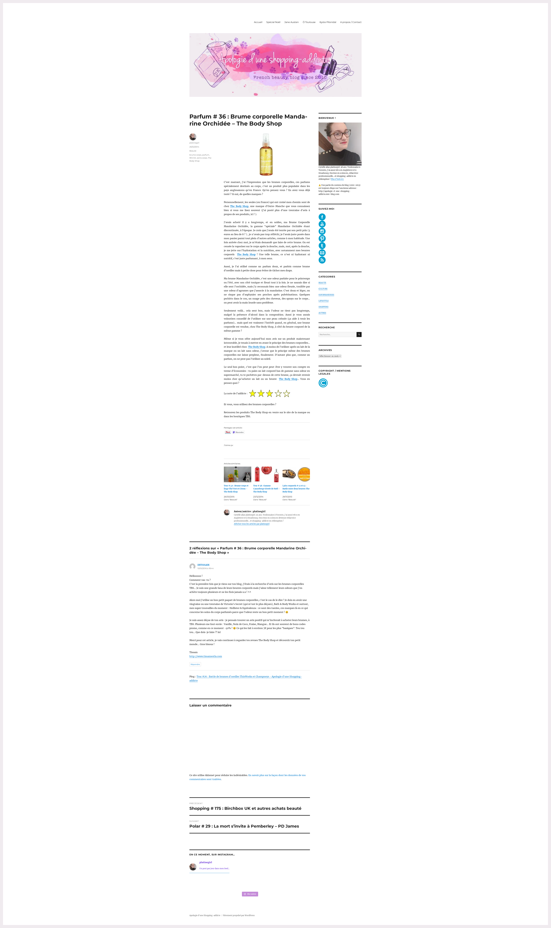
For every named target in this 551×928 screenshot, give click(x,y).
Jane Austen (291, 22)
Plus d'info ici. (337, 179)
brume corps (195, 155)
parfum (205, 155)
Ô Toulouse (309, 22)
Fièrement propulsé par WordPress (239, 915)
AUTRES (322, 313)
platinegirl (194, 143)
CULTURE (323, 289)
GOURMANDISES (326, 295)
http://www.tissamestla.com (205, 656)
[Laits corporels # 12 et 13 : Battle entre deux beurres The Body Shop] (296, 474)
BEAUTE (322, 282)
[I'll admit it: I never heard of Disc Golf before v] (200, 882)
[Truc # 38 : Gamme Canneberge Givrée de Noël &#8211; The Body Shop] (267, 474)
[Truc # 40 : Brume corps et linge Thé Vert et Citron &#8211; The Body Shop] (237, 474)
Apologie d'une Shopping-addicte (204, 915)
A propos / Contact (351, 22)
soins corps (202, 158)
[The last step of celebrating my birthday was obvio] (298, 882)
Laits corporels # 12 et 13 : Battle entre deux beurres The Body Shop (296, 489)
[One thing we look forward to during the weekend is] (225, 882)
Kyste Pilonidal (328, 22)
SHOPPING (323, 307)
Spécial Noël (273, 22)
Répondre (195, 664)
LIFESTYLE (324, 301)
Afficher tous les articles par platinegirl (251, 524)
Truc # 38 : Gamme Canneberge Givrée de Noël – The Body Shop (266, 489)
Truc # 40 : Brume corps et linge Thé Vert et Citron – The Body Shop (236, 489)
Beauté (192, 151)
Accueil (258, 22)
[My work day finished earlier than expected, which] (274, 882)
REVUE (192, 158)
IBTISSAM (203, 564)
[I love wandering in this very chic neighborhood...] (249, 882)
